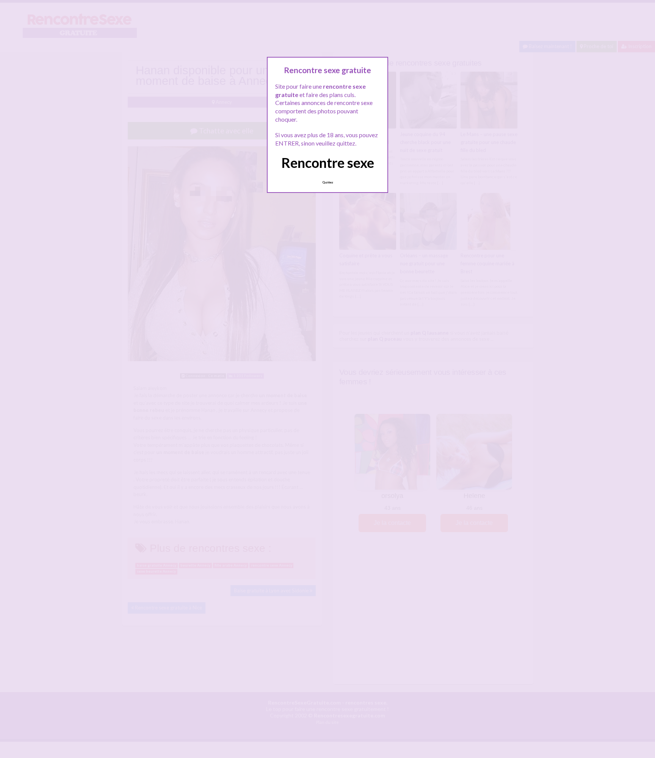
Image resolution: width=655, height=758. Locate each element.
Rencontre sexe (327, 162)
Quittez (327, 182)
